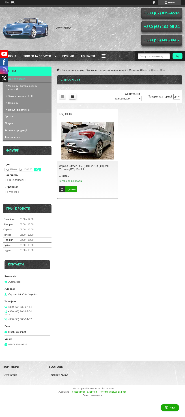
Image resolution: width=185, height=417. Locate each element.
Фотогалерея (12, 137)
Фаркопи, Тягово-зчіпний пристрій (106, 70)
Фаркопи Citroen (138, 70)
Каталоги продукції (16, 130)
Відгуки (9, 123)
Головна (10, 56)
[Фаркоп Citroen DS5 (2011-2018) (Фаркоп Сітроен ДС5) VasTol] (87, 141)
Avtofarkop (11, 374)
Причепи (13, 102)
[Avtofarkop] (26, 28)
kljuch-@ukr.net (17, 331)
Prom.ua (110, 388)
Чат (172, 407)
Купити (71, 189)
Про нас (68, 56)
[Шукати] (177, 56)
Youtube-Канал (59, 374)
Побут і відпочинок (19, 109)
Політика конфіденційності (112, 392)
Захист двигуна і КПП (20, 96)
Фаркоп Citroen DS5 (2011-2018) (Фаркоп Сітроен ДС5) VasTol (84, 167)
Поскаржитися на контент (84, 392)
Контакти (88, 56)
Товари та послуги (37, 56)
